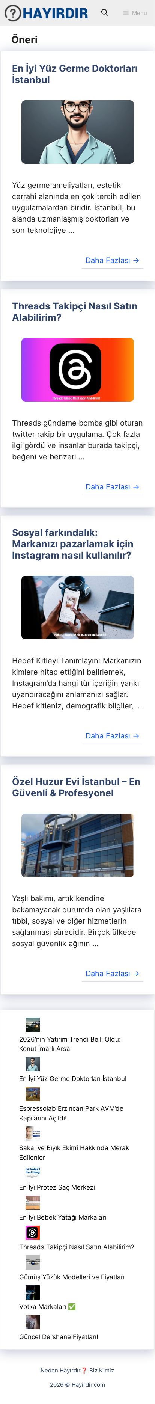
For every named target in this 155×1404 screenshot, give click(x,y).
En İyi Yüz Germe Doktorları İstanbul (72, 1078)
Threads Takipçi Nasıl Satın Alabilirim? (76, 1247)
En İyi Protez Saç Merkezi (57, 1187)
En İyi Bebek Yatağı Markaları (62, 1217)
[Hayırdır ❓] (47, 13)
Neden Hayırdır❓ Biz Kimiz (77, 1370)
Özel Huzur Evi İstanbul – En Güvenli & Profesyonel (76, 787)
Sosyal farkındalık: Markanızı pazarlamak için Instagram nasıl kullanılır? (73, 544)
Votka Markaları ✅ (47, 1306)
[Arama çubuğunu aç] (105, 13)
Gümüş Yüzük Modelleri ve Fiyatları (72, 1277)
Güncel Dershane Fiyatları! (58, 1337)
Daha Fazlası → (113, 260)
